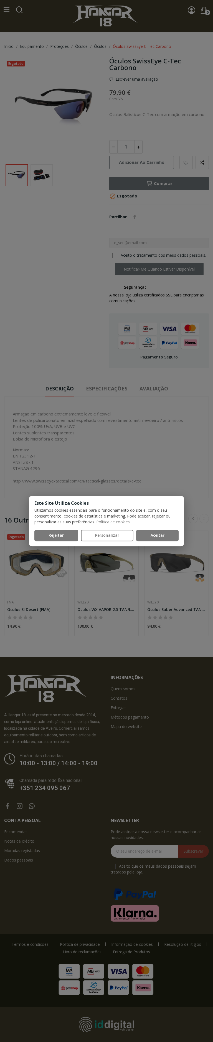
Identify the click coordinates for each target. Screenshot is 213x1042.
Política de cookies (113, 521)
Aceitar (157, 535)
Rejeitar (56, 535)
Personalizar (107, 535)
